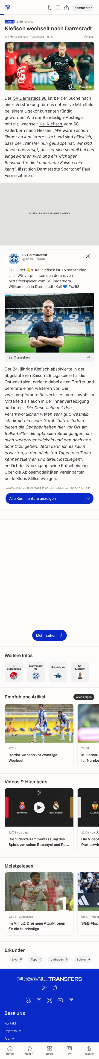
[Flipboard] (70, 1000)
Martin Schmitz (19, 36)
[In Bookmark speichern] (58, 8)
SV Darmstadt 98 (30, 98)
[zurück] (7, 8)
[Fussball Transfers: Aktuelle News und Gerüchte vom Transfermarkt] (49, 979)
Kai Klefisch (51, 124)
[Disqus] (49, 582)
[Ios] (54, 987)
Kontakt (10, 1023)
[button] (83, 8)
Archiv (9, 1038)
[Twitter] (49, 1000)
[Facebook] (28, 1000)
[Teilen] (66, 8)
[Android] (44, 987)
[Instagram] (38, 1000)
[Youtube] (60, 1000)
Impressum (13, 1031)
